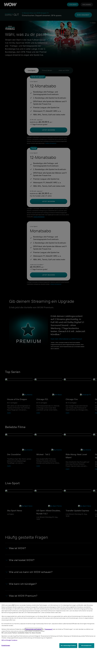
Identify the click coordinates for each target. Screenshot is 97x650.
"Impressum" (49, 629)
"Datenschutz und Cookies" (33, 629)
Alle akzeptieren (86, 645)
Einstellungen (6, 645)
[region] (48, 626)
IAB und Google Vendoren (9, 640)
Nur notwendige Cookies (68, 645)
